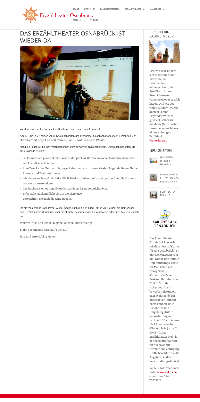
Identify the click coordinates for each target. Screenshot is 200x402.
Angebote (155, 9)
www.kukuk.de (167, 372)
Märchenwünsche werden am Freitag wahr (169, 178)
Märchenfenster (110, 9)
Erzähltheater (133, 9)
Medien (77, 20)
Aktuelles (89, 9)
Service (94, 20)
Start (76, 9)
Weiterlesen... (158, 140)
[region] (164, 51)
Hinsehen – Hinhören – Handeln (167, 161)
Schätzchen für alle (168, 193)
